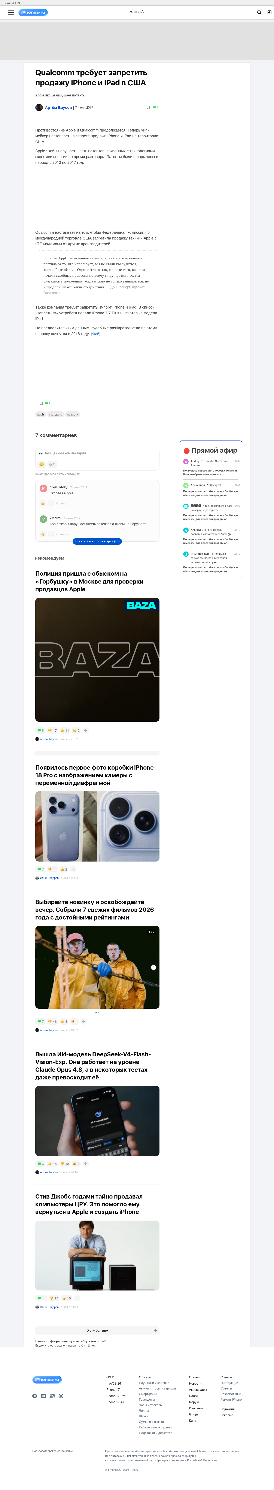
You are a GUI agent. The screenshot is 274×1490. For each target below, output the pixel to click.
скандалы (56, 414)
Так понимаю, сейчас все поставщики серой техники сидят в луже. (209, 558)
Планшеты (147, 1399)
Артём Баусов (49, 739)
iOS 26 (110, 1377)
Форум (194, 1402)
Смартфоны (148, 1393)
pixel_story (58, 487)
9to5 (95, 334)
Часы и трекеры (150, 1405)
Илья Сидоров (49, 878)
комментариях (69, 474)
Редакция (227, 1409)
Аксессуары (198, 1389)
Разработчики (230, 1393)
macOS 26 (113, 1383)
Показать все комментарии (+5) (97, 541)
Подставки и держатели (156, 1432)
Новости (72, 414)
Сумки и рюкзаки (151, 1421)
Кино (192, 1420)
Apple (41, 414)
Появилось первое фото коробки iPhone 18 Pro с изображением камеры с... (210, 472)
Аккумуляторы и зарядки (157, 1388)
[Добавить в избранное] (148, 107)
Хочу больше (97, 1330)
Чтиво (193, 1414)
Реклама (226, 1415)
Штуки (143, 1416)
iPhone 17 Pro (115, 1395)
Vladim (55, 517)
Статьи (194, 1377)
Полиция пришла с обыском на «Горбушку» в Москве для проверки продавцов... (210, 493)
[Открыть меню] (11, 12)
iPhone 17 (113, 1389)
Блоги (193, 1395)
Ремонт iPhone (231, 1399)
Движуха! (206, 485)
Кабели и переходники (155, 1427)
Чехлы (144, 1410)
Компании (196, 1408)
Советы (226, 1377)
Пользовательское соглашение (52, 1451)
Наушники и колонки (154, 1382)
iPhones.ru (114, 1470)
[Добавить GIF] (52, 464)
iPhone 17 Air (115, 1402)
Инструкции (229, 1382)
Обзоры (145, 1377)
